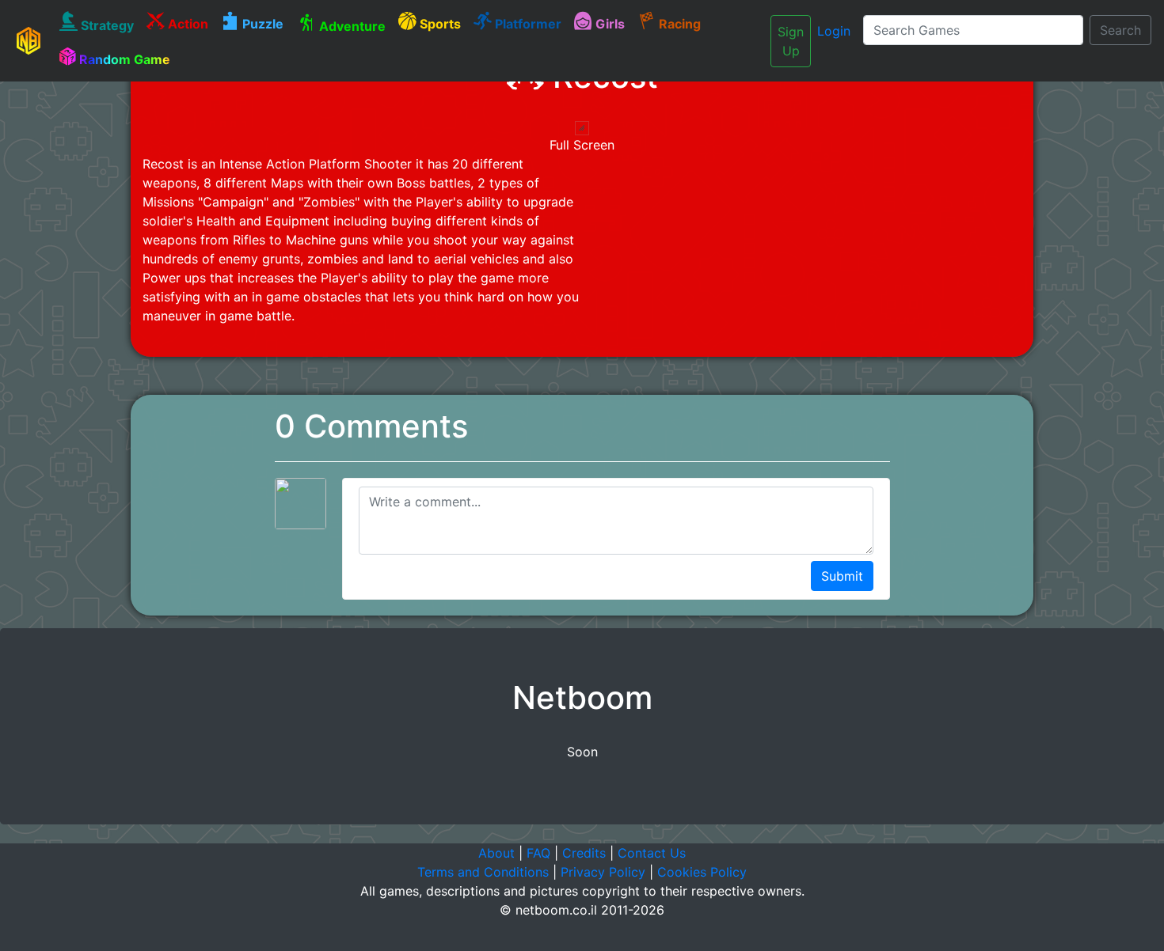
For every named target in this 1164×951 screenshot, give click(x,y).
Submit (842, 576)
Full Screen (582, 145)
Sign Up (791, 41)
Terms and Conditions (483, 872)
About (496, 853)
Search (1120, 30)
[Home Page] (28, 40)
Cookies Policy (702, 872)
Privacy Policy (603, 872)
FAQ (538, 853)
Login (833, 31)
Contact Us (652, 853)
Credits (584, 853)
